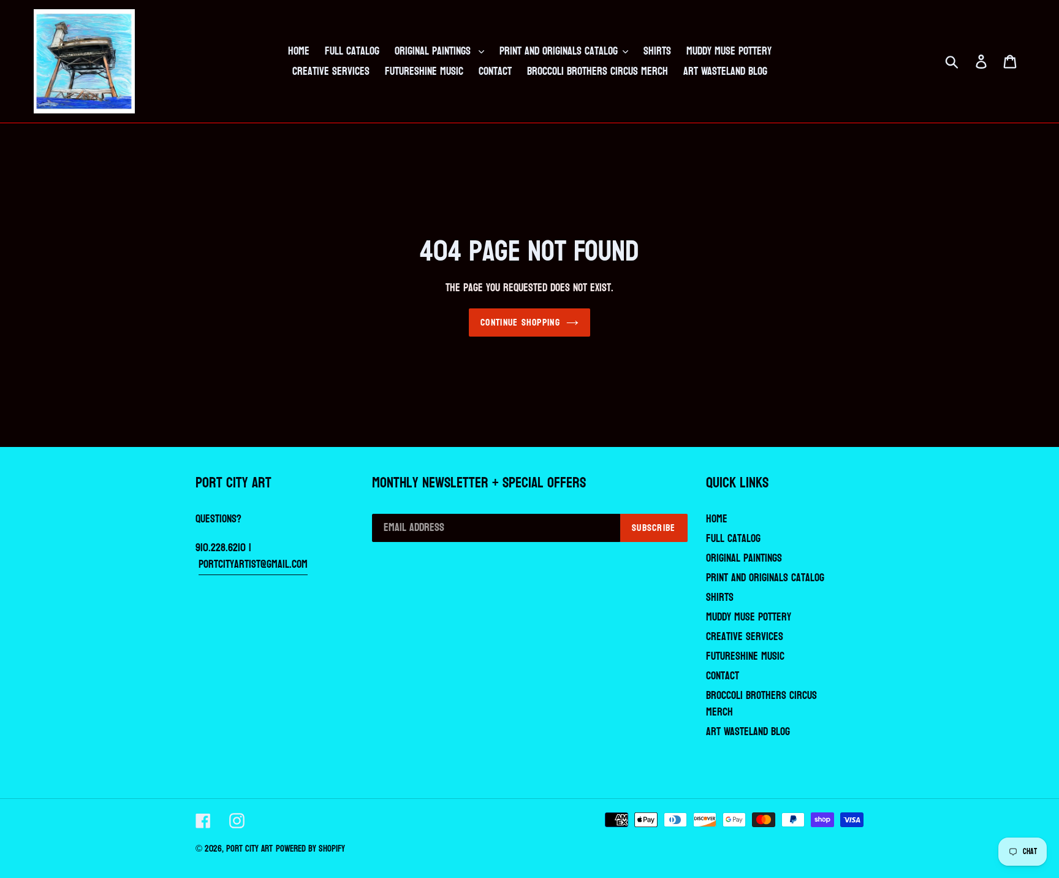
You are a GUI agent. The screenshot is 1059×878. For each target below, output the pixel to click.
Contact (722, 676)
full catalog (733, 539)
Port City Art (249, 849)
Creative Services (744, 637)
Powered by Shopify (310, 849)
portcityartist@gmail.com (253, 564)
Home (716, 519)
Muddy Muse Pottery (748, 617)
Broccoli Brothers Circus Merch (761, 703)
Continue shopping (520, 322)
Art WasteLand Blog (748, 732)
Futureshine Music (745, 656)
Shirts (720, 597)
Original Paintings (744, 558)
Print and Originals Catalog (765, 578)
